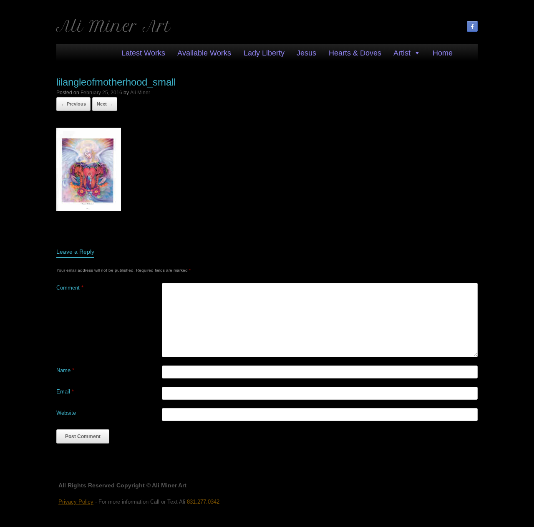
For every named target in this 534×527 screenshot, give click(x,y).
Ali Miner (140, 93)
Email (65, 391)
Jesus (306, 53)
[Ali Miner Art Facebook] (472, 26)
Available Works (204, 53)
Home (443, 53)
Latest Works (143, 53)
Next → (105, 103)
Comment (69, 288)
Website (66, 413)
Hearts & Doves (355, 53)
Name (65, 370)
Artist (402, 53)
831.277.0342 (203, 502)
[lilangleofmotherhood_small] (88, 208)
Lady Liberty (264, 53)
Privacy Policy (75, 502)
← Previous (73, 103)
